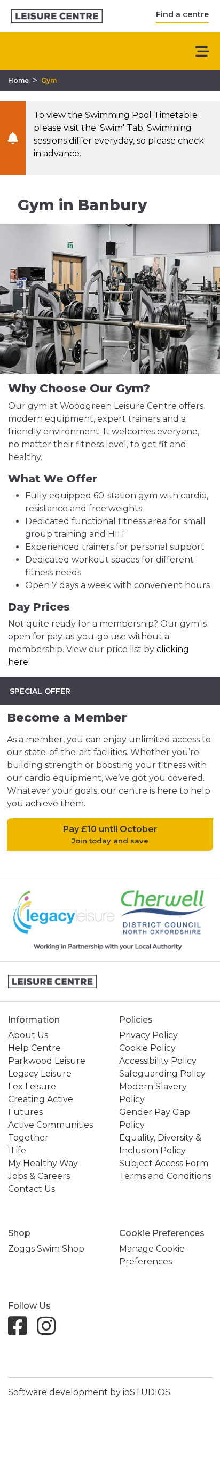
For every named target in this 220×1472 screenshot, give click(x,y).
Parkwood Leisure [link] (46, 1061)
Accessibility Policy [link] (158, 1061)
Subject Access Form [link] (163, 1163)
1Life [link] (17, 1150)
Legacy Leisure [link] (40, 1074)
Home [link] (18, 80)
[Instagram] (50, 1331)
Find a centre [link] (182, 14)
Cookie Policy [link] (147, 1048)
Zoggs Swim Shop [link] (46, 1249)
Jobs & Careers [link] (39, 1176)
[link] (57, 16)
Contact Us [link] (31, 1189)
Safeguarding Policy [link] (162, 1074)
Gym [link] (49, 80)
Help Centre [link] (34, 1048)
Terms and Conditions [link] (165, 1176)
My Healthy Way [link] (43, 1163)
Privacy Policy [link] (148, 1035)
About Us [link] (28, 1035)
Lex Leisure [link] (32, 1086)
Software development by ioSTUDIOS (89, 1392)
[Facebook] (21, 1331)
